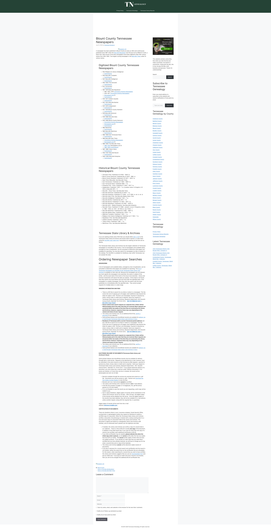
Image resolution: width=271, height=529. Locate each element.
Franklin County (157, 169)
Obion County (156, 202)
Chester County (157, 145)
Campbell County (157, 133)
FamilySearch (108, 73)
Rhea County (156, 207)
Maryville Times (136, 56)
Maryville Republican (120, 52)
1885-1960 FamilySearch (111, 147)
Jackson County (157, 178)
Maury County (157, 193)
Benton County (157, 123)
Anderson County (158, 118)
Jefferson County (157, 181)
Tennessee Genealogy (132, 10)
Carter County (157, 140)
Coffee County (157, 154)
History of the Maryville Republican (106, 469)
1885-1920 (107, 145)
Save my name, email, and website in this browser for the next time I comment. (120, 507)
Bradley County (157, 130)
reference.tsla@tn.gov (110, 405)
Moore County (157, 197)
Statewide (156, 217)
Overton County (157, 205)
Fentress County (157, 166)
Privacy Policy (120, 10)
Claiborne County (158, 147)
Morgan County (157, 200)
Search (155, 74)
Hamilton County (157, 174)
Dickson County (157, 164)
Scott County (156, 212)
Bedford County (157, 121)
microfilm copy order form (111, 240)
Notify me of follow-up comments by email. (109, 511)
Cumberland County (158, 159)
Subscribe (169, 105)
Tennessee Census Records (147, 10)
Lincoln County (157, 188)
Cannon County (157, 135)
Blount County (101, 467)
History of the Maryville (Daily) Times (106, 470)
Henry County (156, 176)
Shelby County (157, 214)
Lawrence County (158, 186)
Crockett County (157, 157)
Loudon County (157, 190)
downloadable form (137, 454)
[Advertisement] (135, 23)
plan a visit (136, 237)
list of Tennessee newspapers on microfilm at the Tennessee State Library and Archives (120, 270)
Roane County (157, 209)
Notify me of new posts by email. (106, 514)
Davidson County (157, 162)
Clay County (156, 150)
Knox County (156, 183)
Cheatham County (158, 142)
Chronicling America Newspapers (123, 91)
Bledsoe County (157, 126)
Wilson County (157, 219)
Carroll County (157, 138)
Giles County (156, 171)
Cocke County (157, 152)
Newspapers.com (109, 95)
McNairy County (157, 195)
